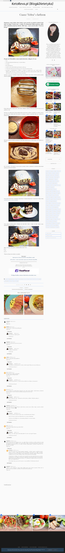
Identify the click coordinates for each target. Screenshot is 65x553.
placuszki (50, 213)
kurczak (47, 205)
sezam (56, 217)
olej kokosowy (55, 209)
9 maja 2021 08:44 (10, 425)
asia (7, 372)
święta (58, 227)
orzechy (51, 211)
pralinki (55, 213)
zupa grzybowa (56, 225)
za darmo (58, 223)
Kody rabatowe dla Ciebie (47, 7)
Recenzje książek (36, 7)
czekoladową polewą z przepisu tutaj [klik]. (11, 200)
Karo (7, 425)
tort (46, 221)
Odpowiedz (8, 323)
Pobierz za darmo (49, 235)
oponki (47, 211)
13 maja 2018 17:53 (16, 333)
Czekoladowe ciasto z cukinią (57, 101)
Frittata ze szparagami (29, 289)
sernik (47, 217)
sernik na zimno (52, 217)
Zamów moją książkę (28, 9)
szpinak (55, 219)
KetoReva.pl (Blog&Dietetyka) (32, 4)
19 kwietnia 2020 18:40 (17, 363)
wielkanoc (54, 221)
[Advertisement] (24, 494)
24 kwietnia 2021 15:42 (17, 413)
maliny (47, 207)
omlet (59, 209)
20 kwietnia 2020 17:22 (11, 372)
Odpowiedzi (9, 331)
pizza (47, 213)
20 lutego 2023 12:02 (16, 450)
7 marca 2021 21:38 (10, 389)
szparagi (51, 219)
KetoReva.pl (11, 333)
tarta (59, 219)
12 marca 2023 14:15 (13, 466)
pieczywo (58, 211)
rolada (51, 215)
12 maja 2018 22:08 (12, 321)
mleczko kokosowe (49, 209)
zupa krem (47, 227)
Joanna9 (7, 357)
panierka (54, 211)
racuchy (58, 213)
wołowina (54, 223)
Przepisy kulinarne (13, 7)
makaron (58, 205)
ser (57, 215)
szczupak (47, 219)
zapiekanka (47, 225)
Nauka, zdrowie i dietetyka (25, 7)
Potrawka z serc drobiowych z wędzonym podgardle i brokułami (57, 125)
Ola (7, 389)
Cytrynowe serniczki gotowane (17, 289)
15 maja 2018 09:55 (16, 348)
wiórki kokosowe (48, 223)
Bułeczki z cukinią (49, 123)
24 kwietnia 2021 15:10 (13, 405)
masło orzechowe (55, 207)
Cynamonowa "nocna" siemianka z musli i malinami (57, 112)
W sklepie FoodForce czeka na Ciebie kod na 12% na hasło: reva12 (23, 275)
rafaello (47, 215)
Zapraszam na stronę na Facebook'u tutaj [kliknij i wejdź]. (24, 257)
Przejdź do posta (13, 313)
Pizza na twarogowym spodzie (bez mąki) (49, 101)
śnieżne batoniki (53, 227)
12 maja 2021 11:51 (16, 432)
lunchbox (51, 205)
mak (54, 205)
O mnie (36, 9)
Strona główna (48, 233)
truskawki (50, 221)
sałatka (55, 215)
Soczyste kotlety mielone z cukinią (49, 112)
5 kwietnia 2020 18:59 (12, 357)
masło (50, 207)
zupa (51, 225)
